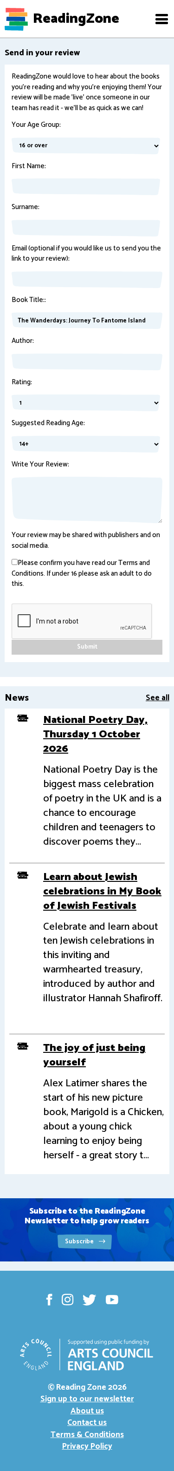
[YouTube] (112, 1300)
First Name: (29, 166)
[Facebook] (49, 1300)
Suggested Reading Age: (48, 423)
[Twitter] (90, 1300)
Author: (23, 341)
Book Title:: (29, 300)
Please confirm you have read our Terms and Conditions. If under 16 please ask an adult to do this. (82, 574)
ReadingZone (76, 19)
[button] (161, 19)
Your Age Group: (36, 125)
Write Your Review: (40, 465)
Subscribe (80, 1242)
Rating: (22, 382)
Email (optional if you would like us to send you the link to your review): (86, 253)
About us (87, 1411)
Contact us (87, 1422)
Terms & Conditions (87, 1434)
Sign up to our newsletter (87, 1398)
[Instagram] (67, 1300)
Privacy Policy (87, 1446)
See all (157, 698)
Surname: (25, 207)
